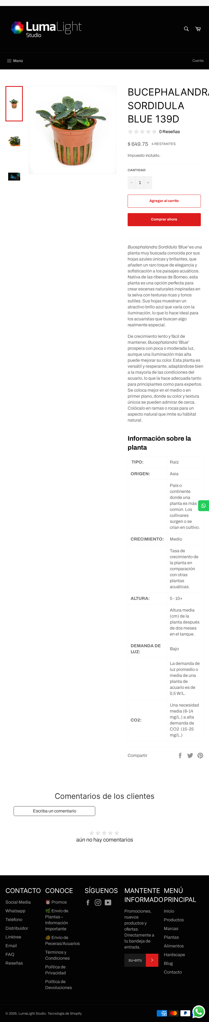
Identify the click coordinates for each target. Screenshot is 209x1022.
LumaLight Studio (32, 1013)
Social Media (18, 902)
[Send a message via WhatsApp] (198, 1011)
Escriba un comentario (54, 811)
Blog (168, 963)
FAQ (9, 954)
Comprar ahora (164, 219)
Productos (174, 919)
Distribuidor (16, 928)
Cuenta (198, 61)
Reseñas (14, 963)
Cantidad (137, 170)
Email (11, 945)
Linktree (13, 937)
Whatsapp (15, 911)
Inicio (169, 911)
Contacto (173, 972)
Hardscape (174, 954)
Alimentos (174, 946)
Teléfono (13, 919)
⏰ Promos (56, 902)
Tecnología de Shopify (65, 1013)
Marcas (171, 928)
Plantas (171, 937)
